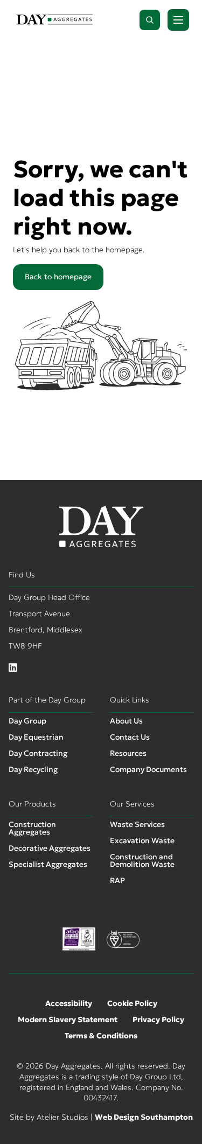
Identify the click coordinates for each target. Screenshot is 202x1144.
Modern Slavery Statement (67, 1019)
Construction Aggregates (32, 828)
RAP (117, 880)
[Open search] (150, 20)
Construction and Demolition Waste (142, 860)
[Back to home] (54, 20)
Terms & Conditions (101, 1035)
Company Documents (148, 769)
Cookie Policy (132, 1003)
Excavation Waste (142, 840)
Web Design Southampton (144, 1117)
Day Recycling (33, 769)
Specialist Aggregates (48, 864)
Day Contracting (38, 753)
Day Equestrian (36, 737)
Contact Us (130, 737)
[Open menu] (178, 20)
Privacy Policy (158, 1019)
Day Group (27, 721)
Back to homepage (58, 276)
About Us (126, 721)
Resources (128, 753)
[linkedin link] (13, 668)
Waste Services (137, 824)
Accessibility (68, 1003)
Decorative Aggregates (49, 848)
